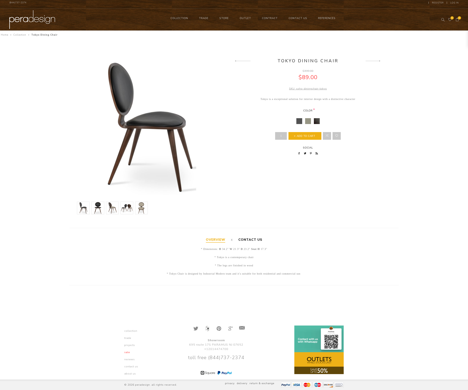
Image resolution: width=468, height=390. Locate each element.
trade (127, 338)
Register (438, 2)
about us (130, 373)
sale (127, 352)
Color (308, 110)
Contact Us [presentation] (250, 239)
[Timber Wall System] (242, 61)
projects (129, 345)
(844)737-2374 (18, 2)
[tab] (215, 239)
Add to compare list (327, 136)
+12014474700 (216, 349)
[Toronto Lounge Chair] (373, 61)
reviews (129, 359)
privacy (230, 383)
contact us (131, 366)
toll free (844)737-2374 (216, 357)
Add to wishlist (337, 136)
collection (130, 331)
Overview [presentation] (215, 239)
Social (308, 147)
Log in (454, 2)
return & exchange (262, 383)
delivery (242, 383)
